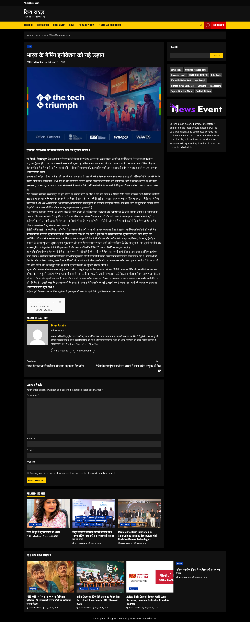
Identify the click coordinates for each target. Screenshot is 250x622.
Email (30, 450)
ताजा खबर (85, 524)
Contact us (43, 25)
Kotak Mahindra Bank (181, 80)
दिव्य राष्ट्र (34, 12)
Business (100, 517)
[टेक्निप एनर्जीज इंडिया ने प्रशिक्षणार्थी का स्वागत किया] (199, 563)
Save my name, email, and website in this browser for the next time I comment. (72, 473)
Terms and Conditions (110, 25)
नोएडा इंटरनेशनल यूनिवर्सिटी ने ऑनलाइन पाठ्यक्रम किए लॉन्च (55, 363)
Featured (94, 589)
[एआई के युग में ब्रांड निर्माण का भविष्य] (48, 513)
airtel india (176, 69)
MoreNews (135, 618)
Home (71, 25)
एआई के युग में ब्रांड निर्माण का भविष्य (43, 532)
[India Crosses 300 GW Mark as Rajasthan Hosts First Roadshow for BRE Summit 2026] (100, 577)
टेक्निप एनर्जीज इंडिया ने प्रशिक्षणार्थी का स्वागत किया (198, 571)
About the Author (40, 306)
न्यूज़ (92, 524)
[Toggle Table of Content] (59, 302)
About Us (28, 25)
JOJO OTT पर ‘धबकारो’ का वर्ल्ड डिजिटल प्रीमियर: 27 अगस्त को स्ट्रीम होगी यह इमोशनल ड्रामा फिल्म (49, 600)
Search (174, 47)
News (38, 524)
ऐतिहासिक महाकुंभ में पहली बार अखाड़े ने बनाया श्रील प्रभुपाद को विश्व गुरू (128, 365)
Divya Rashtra (36, 62)
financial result (178, 75)
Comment (33, 395)
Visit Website (61, 350)
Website (31, 461)
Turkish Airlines (203, 91)
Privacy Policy (86, 25)
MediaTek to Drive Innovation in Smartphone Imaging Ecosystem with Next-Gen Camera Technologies (137, 535)
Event (109, 517)
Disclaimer (59, 25)
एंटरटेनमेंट (33, 589)
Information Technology (95, 520)
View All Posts (84, 350)
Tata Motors (215, 85)
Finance (79, 520)
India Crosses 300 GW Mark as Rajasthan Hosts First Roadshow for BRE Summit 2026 (98, 600)
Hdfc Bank (216, 75)
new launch (200, 80)
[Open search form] (201, 25)
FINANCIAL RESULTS (198, 75)
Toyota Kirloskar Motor (182, 91)
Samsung (202, 85)
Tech (29, 46)
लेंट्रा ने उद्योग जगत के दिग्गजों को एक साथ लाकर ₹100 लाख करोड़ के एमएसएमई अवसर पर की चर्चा (93, 535)
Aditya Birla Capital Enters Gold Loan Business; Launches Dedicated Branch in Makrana (147, 600)
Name (31, 438)
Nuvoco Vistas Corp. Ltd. (182, 85)
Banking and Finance (85, 517)
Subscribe (218, 25)
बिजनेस (98, 524)
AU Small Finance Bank (195, 69)
